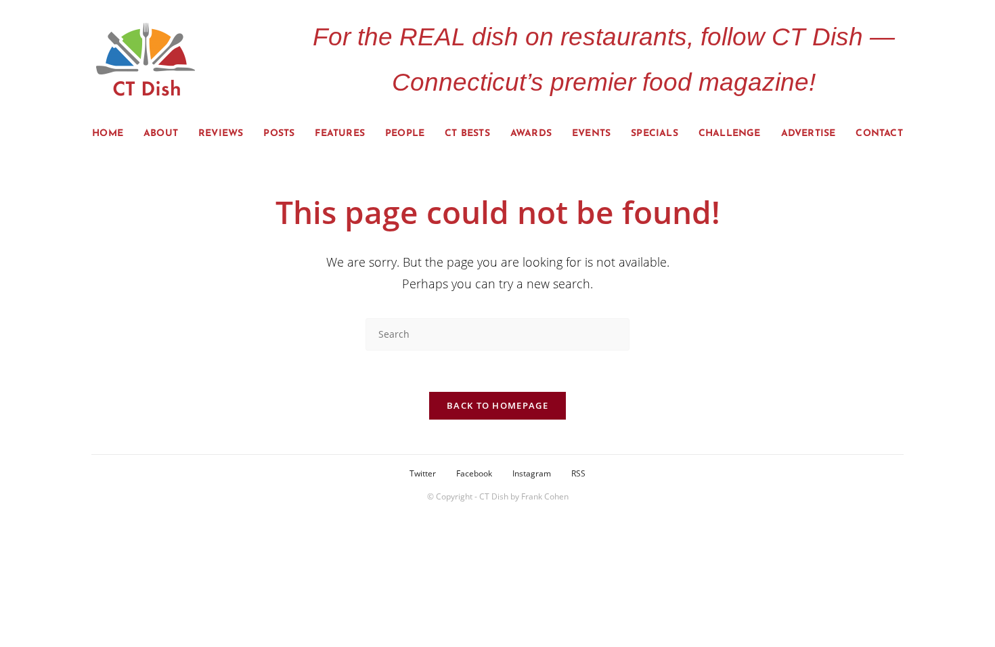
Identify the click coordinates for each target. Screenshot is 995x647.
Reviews (220, 134)
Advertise (808, 134)
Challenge (730, 134)
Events (591, 134)
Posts (278, 134)
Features (340, 134)
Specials (654, 134)
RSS (578, 473)
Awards (531, 134)
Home (107, 134)
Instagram (531, 473)
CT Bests (467, 134)
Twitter (423, 473)
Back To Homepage (497, 405)
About (160, 134)
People (404, 134)
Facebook (474, 473)
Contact (879, 134)
